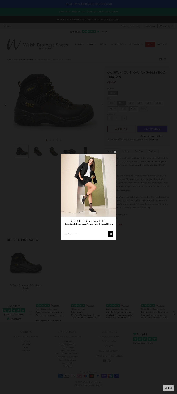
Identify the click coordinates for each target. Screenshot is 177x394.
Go (111, 234)
